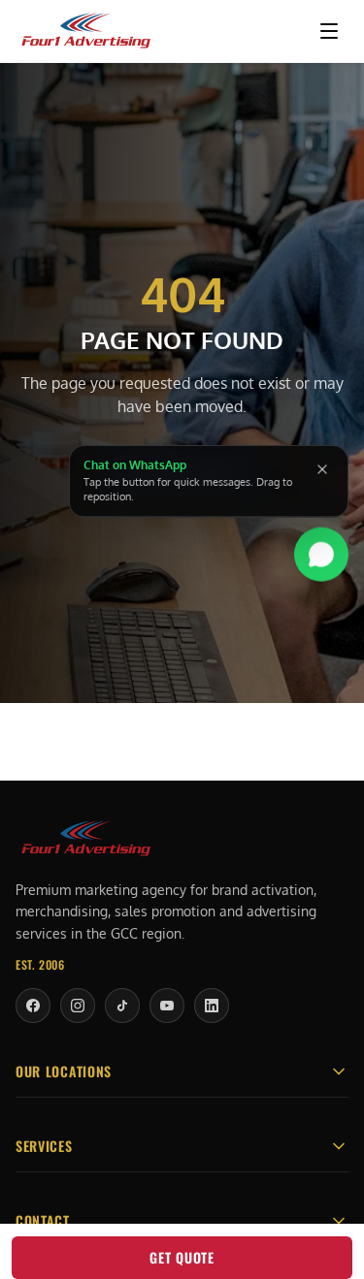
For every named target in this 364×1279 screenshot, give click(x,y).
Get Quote (181, 1257)
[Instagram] (77, 1005)
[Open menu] (329, 31)
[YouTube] (166, 1005)
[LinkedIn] (211, 1005)
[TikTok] (122, 1005)
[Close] (322, 469)
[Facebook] (33, 1005)
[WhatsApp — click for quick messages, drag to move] (321, 556)
